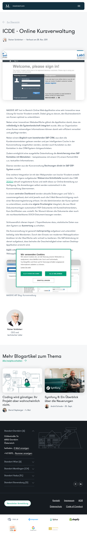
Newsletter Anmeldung (17, 503)
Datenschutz (56, 506)
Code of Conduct (74, 506)
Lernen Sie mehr (26, 267)
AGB (81, 500)
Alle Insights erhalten (12, 360)
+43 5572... (18, 453)
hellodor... (16, 448)
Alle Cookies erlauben (31, 273)
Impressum (69, 500)
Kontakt (56, 500)
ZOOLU (9, 181)
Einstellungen (43, 280)
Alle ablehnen (55, 273)
